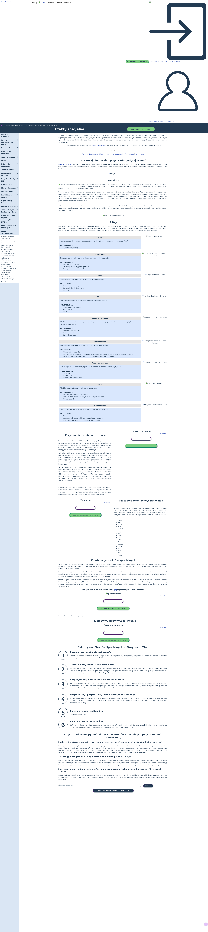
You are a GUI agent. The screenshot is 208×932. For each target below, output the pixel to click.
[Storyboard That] (6, 1)
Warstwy (85, 154)
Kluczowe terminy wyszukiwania (111, 154)
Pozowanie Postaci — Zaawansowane (8, 263)
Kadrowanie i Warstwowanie (6, 259)
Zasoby (34, 3)
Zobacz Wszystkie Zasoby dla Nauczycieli (113, 790)
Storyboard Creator (99, 145)
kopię (114, 590)
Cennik (51, 3)
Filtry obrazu (129, 154)
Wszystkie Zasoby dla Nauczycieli (13, 125)
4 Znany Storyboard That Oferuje (7, 237)
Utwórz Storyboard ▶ (141, 129)
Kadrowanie (93, 154)
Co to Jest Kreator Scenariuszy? (7, 246)
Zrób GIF (4, 281)
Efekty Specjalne (7, 249)
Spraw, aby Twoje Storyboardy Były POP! (8, 267)
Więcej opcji (163, 433)
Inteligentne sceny (65, 164)
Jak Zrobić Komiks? (7, 256)
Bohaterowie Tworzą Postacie (8, 242)
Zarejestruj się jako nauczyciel (169, 61)
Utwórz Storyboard (64, 3)
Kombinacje (139, 154)
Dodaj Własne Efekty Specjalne (141, 446)
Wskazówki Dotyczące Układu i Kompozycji (8, 278)
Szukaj (147, 785)
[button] (42, 3)
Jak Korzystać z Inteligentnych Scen (8, 252)
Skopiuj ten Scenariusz (141, 439)
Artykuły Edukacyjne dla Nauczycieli (35, 125)
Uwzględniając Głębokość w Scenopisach (6, 272)
